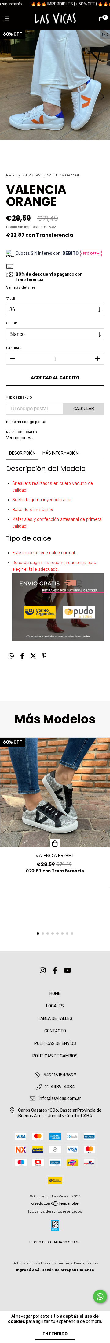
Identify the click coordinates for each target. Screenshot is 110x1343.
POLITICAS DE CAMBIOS (55, 1056)
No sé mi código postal (26, 422)
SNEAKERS (31, 175)
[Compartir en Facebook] (22, 656)
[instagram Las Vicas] (43, 970)
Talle (10, 298)
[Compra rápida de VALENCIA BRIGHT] (55, 843)
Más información (60, 453)
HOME (55, 993)
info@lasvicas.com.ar (60, 1098)
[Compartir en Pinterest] (44, 656)
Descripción (22, 453)
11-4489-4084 (60, 1086)
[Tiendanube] (55, 1205)
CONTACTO (55, 1031)
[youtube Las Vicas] (67, 970)
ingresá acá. (28, 1270)
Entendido (55, 1334)
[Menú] (11, 19)
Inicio (11, 175)
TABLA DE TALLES (55, 1018)
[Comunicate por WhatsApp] (100, 1296)
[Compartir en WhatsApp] (11, 656)
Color (11, 323)
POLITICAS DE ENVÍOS (55, 1043)
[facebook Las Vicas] (55, 970)
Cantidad (13, 348)
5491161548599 (59, 1075)
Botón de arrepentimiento (68, 1270)
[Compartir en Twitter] (33, 656)
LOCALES (55, 1006)
